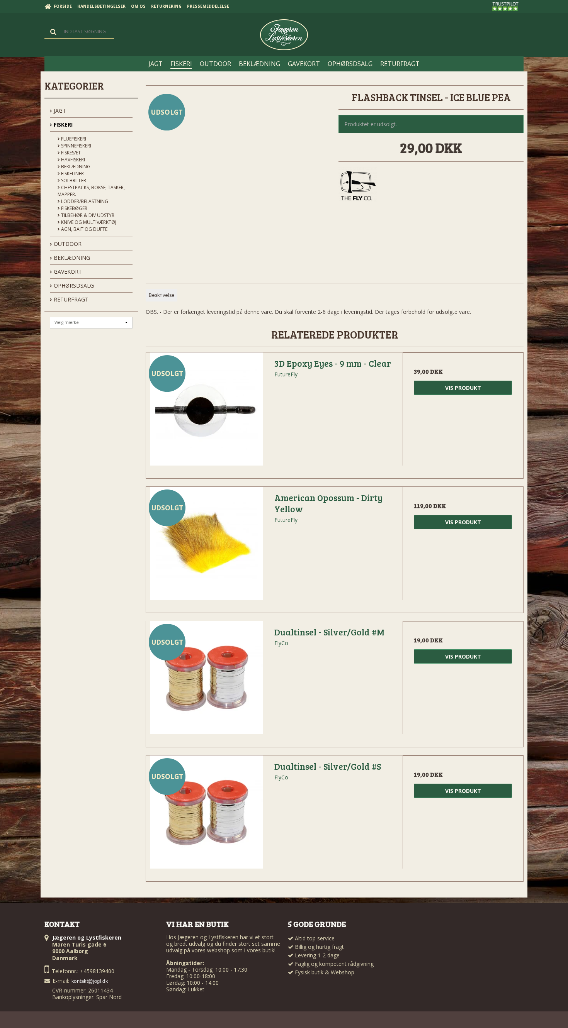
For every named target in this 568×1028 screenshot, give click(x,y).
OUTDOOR (67, 243)
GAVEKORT (67, 271)
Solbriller (73, 180)
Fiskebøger (73, 208)
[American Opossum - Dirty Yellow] (206, 547)
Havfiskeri (72, 159)
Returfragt (70, 299)
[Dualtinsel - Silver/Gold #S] (206, 815)
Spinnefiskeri (75, 145)
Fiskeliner (72, 173)
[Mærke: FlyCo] (357, 186)
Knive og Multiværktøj (88, 222)
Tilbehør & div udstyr (87, 215)
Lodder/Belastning (84, 201)
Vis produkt (463, 387)
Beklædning (75, 166)
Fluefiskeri (73, 138)
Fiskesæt (70, 152)
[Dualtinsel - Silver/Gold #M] (206, 681)
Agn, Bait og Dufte (83, 229)
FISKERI (62, 124)
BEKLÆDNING (71, 257)
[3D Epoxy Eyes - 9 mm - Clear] (206, 412)
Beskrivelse (162, 295)
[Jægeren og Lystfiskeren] (284, 34)
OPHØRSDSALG (73, 285)
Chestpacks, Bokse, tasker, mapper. (91, 191)
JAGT (59, 110)
